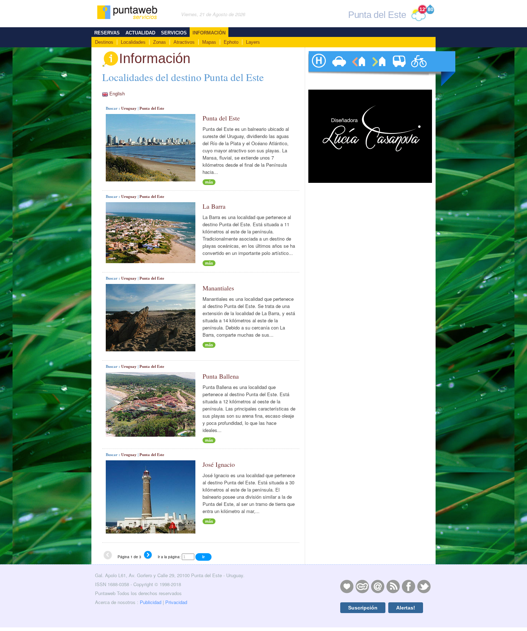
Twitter (424, 586)
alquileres (358, 68)
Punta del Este (151, 108)
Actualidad (140, 32)
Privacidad (176, 602)
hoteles (318, 68)
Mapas (209, 42)
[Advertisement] (369, 333)
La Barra (214, 206)
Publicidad (150, 602)
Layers (253, 42)
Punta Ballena (221, 376)
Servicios (174, 32)
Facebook (408, 586)
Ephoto (231, 42)
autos (338, 68)
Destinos (104, 42)
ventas (379, 68)
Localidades (133, 42)
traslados (399, 68)
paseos (419, 68)
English (117, 93)
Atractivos (184, 42)
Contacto (377, 586)
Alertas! (405, 608)
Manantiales (218, 288)
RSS (393, 586)
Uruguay (129, 108)
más (209, 182)
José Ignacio (219, 464)
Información (209, 32)
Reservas (107, 32)
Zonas (159, 42)
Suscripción (363, 608)
